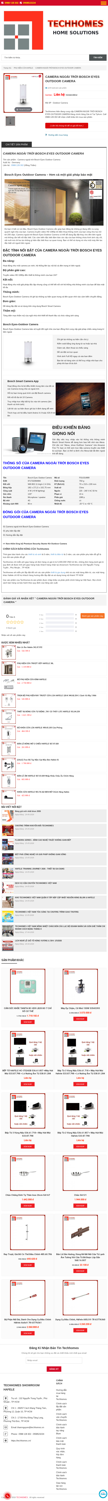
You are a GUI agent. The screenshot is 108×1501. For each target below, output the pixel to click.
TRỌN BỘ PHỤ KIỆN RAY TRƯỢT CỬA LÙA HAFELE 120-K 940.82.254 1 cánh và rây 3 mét (56, 695)
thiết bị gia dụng (58, 572)
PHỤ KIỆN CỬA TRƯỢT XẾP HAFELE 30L (35, 663)
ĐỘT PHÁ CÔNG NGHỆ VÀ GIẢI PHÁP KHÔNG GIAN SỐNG (40, 854)
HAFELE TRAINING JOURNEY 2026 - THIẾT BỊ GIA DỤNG (39, 869)
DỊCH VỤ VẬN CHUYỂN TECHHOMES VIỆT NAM (36, 883)
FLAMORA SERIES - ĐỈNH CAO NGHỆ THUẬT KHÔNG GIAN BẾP (43, 840)
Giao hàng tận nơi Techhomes (61, 1486)
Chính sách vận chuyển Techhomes (61, 1417)
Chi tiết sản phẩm (17, 144)
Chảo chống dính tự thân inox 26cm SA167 (27, 1195)
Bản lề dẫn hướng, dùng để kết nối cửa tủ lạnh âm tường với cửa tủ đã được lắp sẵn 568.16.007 (80, 1257)
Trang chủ (7, 68)
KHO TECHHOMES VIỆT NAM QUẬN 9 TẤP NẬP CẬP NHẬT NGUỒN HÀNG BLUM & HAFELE (55, 897)
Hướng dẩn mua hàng (58, 135)
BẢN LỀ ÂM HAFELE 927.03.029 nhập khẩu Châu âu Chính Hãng (45, 776)
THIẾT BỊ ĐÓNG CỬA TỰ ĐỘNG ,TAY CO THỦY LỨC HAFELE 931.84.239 (48, 712)
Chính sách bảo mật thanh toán (61, 1441)
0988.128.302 (17, 165)
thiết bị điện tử (57, 554)
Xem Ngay (28, 1022)
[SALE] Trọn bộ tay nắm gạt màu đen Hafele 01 (38, 760)
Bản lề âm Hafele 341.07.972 (29, 647)
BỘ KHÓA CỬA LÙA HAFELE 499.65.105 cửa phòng (39, 728)
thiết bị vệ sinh (34, 554)
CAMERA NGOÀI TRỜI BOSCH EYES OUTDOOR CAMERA (58, 68)
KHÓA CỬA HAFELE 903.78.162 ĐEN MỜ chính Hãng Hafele (43, 792)
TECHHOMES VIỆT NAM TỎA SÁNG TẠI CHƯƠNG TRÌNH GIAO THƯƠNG (47, 912)
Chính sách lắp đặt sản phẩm (61, 1406)
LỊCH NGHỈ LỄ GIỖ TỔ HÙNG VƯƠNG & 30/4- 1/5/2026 (38, 941)
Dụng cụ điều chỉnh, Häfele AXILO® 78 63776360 (80, 1319)
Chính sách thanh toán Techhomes (61, 1465)
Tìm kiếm (97, 57)
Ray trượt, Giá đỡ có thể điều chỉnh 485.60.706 (28, 1254)
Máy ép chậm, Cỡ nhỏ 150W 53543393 (80, 1008)
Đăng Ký (54, 1369)
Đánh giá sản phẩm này (92, 616)
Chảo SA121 (80, 1195)
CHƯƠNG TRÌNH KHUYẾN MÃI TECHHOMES (34, 826)
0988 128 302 (11, 3)
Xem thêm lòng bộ (36, 543)
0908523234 (29, 3)
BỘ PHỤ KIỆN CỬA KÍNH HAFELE (32, 679)
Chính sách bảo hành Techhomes (61, 1475)
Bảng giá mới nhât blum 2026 (28, 811)
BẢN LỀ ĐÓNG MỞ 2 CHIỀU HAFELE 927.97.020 (38, 744)
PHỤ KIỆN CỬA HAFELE (23, 68)
